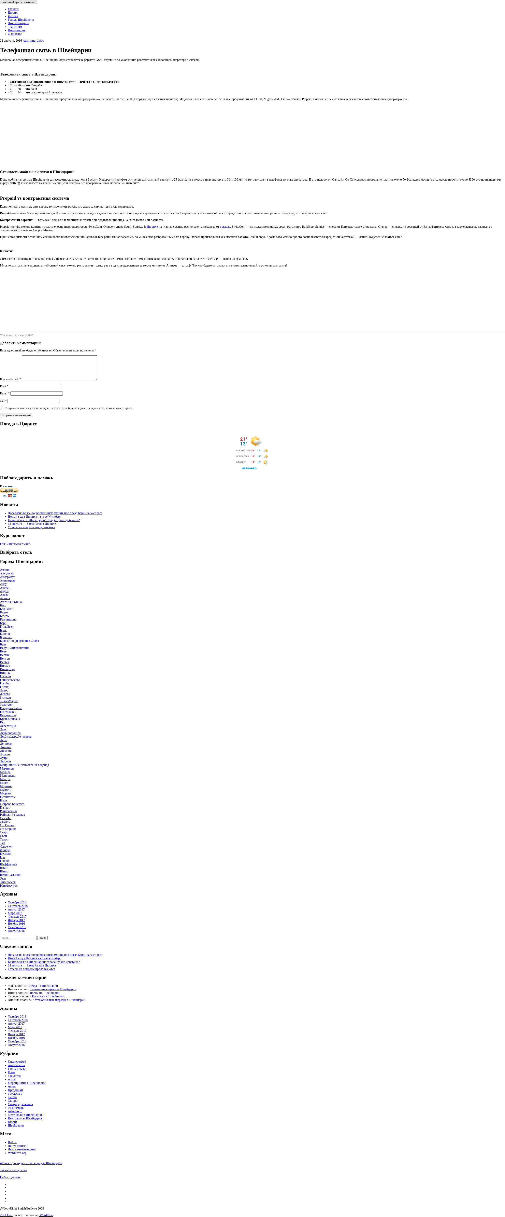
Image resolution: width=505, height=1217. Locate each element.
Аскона (5, 598)
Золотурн (6, 704)
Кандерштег (8, 715)
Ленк (3, 740)
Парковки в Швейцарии (48, 996)
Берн (3, 623)
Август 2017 (16, 909)
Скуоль (5, 821)
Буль (3, 644)
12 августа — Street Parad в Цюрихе (32, 523)
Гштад (4, 687)
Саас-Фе (5, 818)
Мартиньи (7, 768)
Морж (4, 782)
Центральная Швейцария (25, 1118)
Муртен (5, 789)
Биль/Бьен (7, 626)
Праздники (15, 1090)
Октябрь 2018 (17, 902)
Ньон (3, 800)
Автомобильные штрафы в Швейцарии (58, 1000)
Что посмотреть (18, 23)
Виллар (5, 665)
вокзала (225, 226)
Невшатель (7, 797)
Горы (11, 1072)
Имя (4, 386)
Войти (12, 1142)
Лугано (5, 754)
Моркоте (6, 786)
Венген (5, 658)
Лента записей (17, 1145)
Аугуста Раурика (11, 601)
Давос (4, 690)
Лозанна (5, 747)
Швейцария (16, 1125)
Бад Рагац (6, 608)
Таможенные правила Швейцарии (53, 989)
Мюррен (5, 793)
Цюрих (13, 12)
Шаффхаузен (8, 864)
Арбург (5, 587)
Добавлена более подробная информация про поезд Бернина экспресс (55, 513)
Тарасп (4, 839)
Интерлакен (8, 711)
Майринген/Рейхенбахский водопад (24, 765)
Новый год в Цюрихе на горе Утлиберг (34, 516)
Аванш (4, 569)
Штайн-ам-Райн (11, 875)
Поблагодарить (10, 1177)
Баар (3, 605)
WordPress (46, 1215)
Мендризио (7, 775)
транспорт (15, 1111)
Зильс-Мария (9, 701)
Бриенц (5, 633)
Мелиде (5, 772)
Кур (2, 722)
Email (5, 393)
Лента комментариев (22, 1149)
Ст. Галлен (7, 825)
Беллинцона (8, 619)
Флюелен (6, 846)
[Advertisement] (118, 131)
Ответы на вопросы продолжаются (31, 527)
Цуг (2, 857)
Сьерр (4, 832)
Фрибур (5, 850)
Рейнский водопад (12, 814)
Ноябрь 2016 (16, 923)
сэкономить (15, 1107)
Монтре (5, 779)
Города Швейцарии (21, 19)
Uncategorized (17, 1061)
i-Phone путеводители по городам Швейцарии (31, 1163)
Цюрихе (152, 226)
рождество (15, 1093)
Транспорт (15, 26)
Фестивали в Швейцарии (25, 1114)
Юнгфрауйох (9, 885)
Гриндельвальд (10, 679)
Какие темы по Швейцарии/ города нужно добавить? (44, 520)
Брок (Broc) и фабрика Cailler (19, 640)
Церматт (5, 853)
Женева (13, 16)
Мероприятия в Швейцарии (27, 1083)
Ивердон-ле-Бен (11, 708)
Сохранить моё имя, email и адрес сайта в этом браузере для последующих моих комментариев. (69, 408)
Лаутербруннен (10, 733)
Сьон (3, 836)
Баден (4, 612)
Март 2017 (15, 913)
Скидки (13, 1100)
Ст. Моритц (8, 828)
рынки (12, 1097)
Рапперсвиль (8, 811)
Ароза (4, 594)
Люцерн (5, 761)
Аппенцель (7, 580)
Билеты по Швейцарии (44, 992)
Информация (16, 30)
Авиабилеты (16, 1065)
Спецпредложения (20, 1104)
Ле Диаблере (8, 736)
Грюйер (5, 683)
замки (12, 1079)
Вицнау (5, 672)
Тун (2, 843)
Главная (13, 9)
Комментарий (10, 379)
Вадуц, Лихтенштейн (14, 648)
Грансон (5, 676)
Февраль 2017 (17, 916)
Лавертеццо (8, 726)
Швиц (4, 867)
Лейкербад (24, 736)
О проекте (15, 33)
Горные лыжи (17, 1068)
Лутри (4, 757)
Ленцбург (6, 743)
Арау (3, 584)
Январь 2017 (16, 920)
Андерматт (7, 577)
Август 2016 (16, 930)
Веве (3, 651)
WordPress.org (17, 1153)
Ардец (4, 591)
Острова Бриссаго (12, 804)
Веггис (4, 655)
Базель (4, 616)
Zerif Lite (6, 1215)
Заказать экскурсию (13, 1170)
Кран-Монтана (10, 718)
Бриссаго (6, 637)
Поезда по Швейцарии (42, 985)
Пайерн (5, 807)
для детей (14, 1075)
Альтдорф (6, 573)
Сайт (3, 400)
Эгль (3, 878)
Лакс (3, 729)
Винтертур (7, 669)
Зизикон (5, 697)
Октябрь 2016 (17, 927)
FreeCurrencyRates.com (15, 543)
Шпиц (4, 871)
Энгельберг (8, 882)
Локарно (6, 750)
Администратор (33, 40)
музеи (12, 1086)
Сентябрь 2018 (18, 906)
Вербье (4, 662)
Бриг (3, 630)
